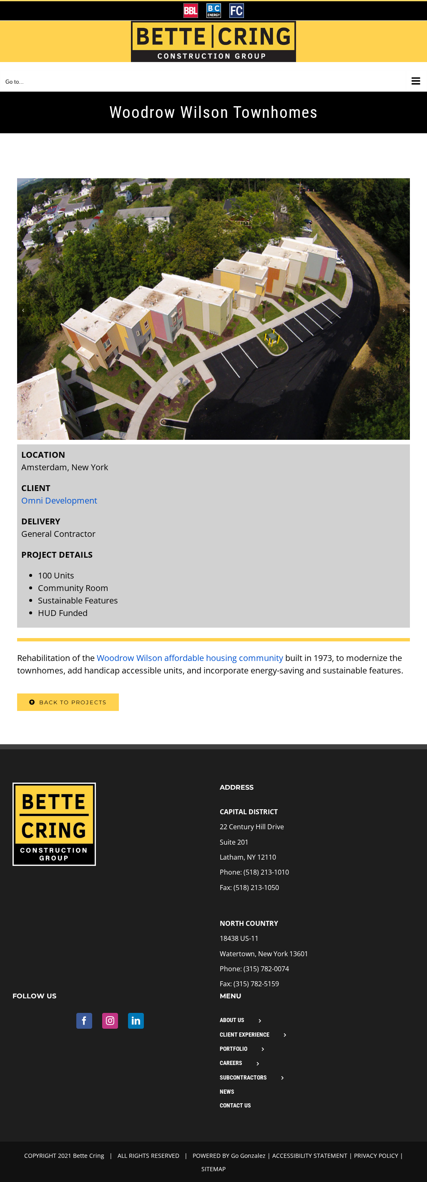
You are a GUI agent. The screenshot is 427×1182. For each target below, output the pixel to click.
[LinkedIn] (136, 1021)
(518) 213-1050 (256, 887)
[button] (23, 310)
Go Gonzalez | (251, 1156)
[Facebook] (84, 1021)
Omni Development (59, 500)
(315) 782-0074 (266, 968)
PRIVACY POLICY (376, 1156)
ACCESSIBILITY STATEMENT (309, 1156)
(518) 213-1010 (266, 872)
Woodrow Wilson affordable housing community (190, 657)
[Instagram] (110, 1021)
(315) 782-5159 (256, 983)
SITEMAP (213, 1169)
